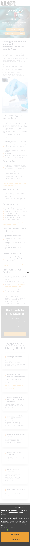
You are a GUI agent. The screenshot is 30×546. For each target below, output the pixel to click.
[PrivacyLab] (10, 530)
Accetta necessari (15, 539)
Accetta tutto (15, 534)
